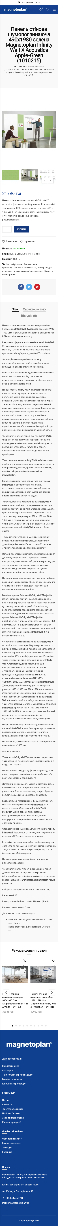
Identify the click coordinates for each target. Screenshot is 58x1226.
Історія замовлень (11, 1143)
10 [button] (46, 1025)
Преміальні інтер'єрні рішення (28, 271)
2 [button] (16, 1025)
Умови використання (13, 1118)
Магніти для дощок (12, 1079)
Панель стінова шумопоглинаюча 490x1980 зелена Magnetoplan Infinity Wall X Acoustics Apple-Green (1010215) (30, 72)
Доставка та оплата (12, 1109)
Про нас (6, 1100)
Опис (15, 309)
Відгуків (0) (29, 316)
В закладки (11, 241)
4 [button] (23, 1025)
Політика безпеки (11, 1113)
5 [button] (27, 1025)
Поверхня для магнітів (25, 267)
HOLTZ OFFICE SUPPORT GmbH (24, 254)
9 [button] (42, 1025)
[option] (11, 175)
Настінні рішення (14, 264)
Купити (21, 229)
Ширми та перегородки (14, 1083)
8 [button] (38, 1025)
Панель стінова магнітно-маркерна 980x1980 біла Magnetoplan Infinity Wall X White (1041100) (15, 1000)
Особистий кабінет (12, 1139)
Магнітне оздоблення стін (31, 66)
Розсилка (7, 1152)
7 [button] (34, 1025)
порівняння (29, 241)
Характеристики (34, 309)
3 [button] (20, 1025)
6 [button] (31, 1025)
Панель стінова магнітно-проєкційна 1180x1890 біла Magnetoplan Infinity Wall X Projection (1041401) (43, 1000)
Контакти (7, 1104)
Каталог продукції (11, 1122)
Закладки (7, 1147)
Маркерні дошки (10, 1066)
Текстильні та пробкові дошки (17, 1075)
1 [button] (12, 1025)
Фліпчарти (7, 1070)
